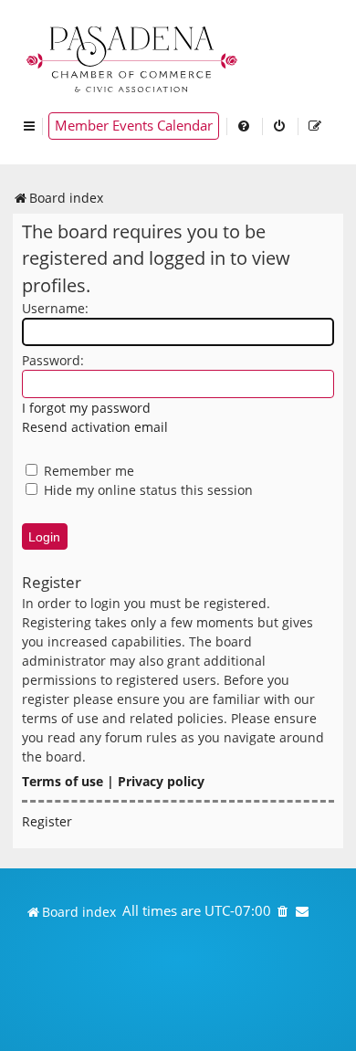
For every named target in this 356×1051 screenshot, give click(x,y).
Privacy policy (161, 781)
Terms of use (62, 781)
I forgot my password (86, 407)
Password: (53, 360)
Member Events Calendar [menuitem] (134, 125)
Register (47, 821)
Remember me (87, 470)
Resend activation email (95, 427)
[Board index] (133, 57)
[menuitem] (244, 126)
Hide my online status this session (146, 490)
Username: (55, 308)
